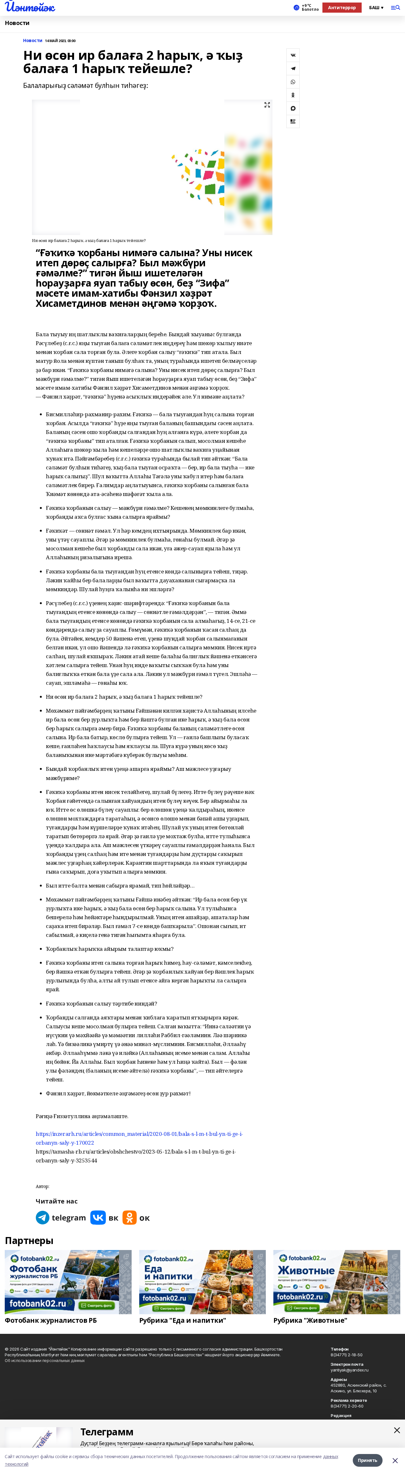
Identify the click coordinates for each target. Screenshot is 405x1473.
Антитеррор (342, 7)
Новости (17, 23)
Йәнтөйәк (29, 7)
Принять (367, 1460)
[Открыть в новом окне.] (61, 1217)
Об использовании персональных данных (45, 1360)
